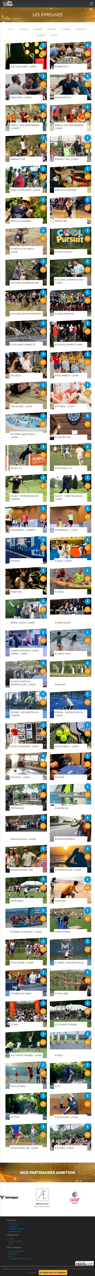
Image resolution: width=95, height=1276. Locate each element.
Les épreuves (13, 1224)
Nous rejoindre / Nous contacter (21, 1258)
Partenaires (13, 1253)
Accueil (7, 18)
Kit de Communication (17, 1251)
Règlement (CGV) (15, 1231)
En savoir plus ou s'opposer (53, 1272)
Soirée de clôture (15, 1241)
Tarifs (10, 1244)
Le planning (13, 1226)
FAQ (10, 1256)
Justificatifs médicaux (16, 1229)
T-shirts (11, 1239)
